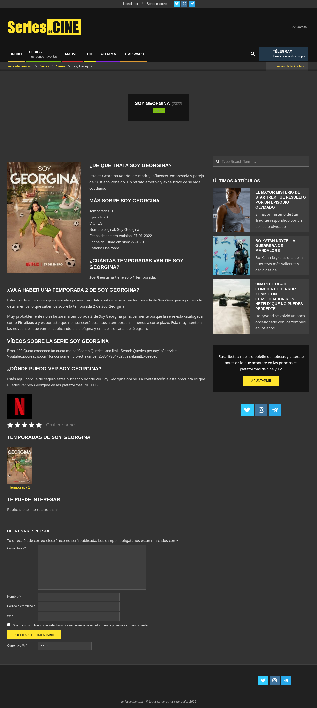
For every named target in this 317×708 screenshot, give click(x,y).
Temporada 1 (19, 487)
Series (159, 110)
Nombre (14, 596)
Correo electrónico (21, 606)
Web (10, 616)
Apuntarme (261, 380)
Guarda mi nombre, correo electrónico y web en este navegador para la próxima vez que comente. (80, 625)
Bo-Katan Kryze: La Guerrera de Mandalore (275, 246)
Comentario (16, 548)
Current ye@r (17, 645)
